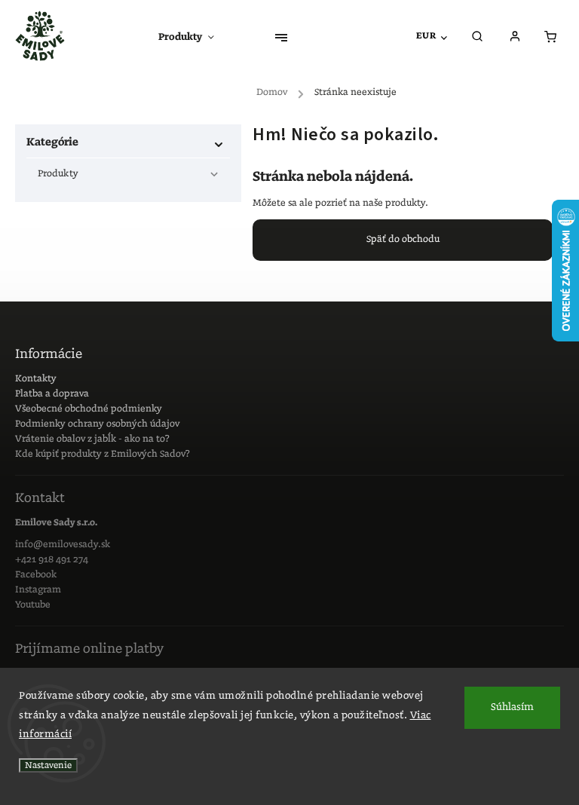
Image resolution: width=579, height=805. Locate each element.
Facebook (36, 574)
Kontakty (36, 378)
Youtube (33, 605)
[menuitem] (193, 37)
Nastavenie (48, 765)
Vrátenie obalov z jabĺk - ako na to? (92, 439)
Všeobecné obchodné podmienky (88, 409)
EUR (426, 36)
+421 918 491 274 (51, 559)
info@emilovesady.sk (62, 544)
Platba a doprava (52, 393)
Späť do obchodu (403, 239)
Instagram (38, 589)
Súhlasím (512, 707)
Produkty (58, 173)
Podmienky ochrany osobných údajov (97, 424)
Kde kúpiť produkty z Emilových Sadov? (102, 454)
